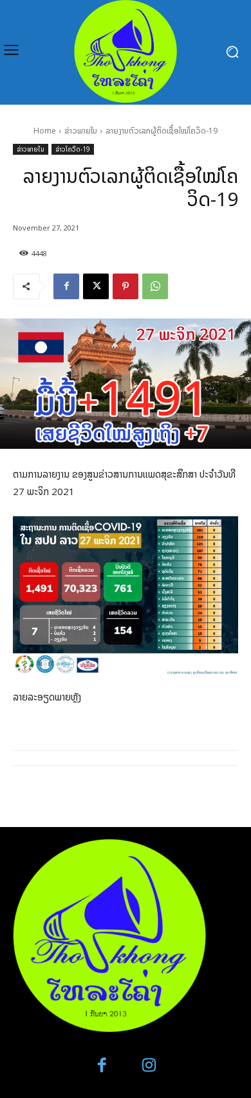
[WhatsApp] (155, 286)
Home (44, 130)
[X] (96, 286)
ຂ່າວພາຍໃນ (80, 130)
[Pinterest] (125, 286)
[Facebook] (66, 286)
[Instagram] (149, 1065)
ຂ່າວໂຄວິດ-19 (72, 148)
